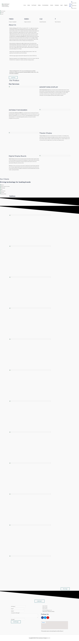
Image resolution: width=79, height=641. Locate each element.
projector (17, 118)
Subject (12, 610)
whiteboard (35, 114)
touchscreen (19, 115)
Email (12, 608)
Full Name (13, 606)
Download (57, 5)
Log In (61, 5)
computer (23, 115)
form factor (28, 114)
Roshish (48, 637)
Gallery (39, 5)
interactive (19, 114)
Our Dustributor (45, 5)
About (29, 5)
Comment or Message (15, 612)
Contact (51, 5)
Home (24, 5)
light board (29, 37)
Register (65, 5)
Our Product (34, 5)
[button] (39, 601)
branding (63, 92)
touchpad (30, 116)
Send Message (15, 621)
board (60, 138)
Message (12, 619)
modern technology (16, 165)
